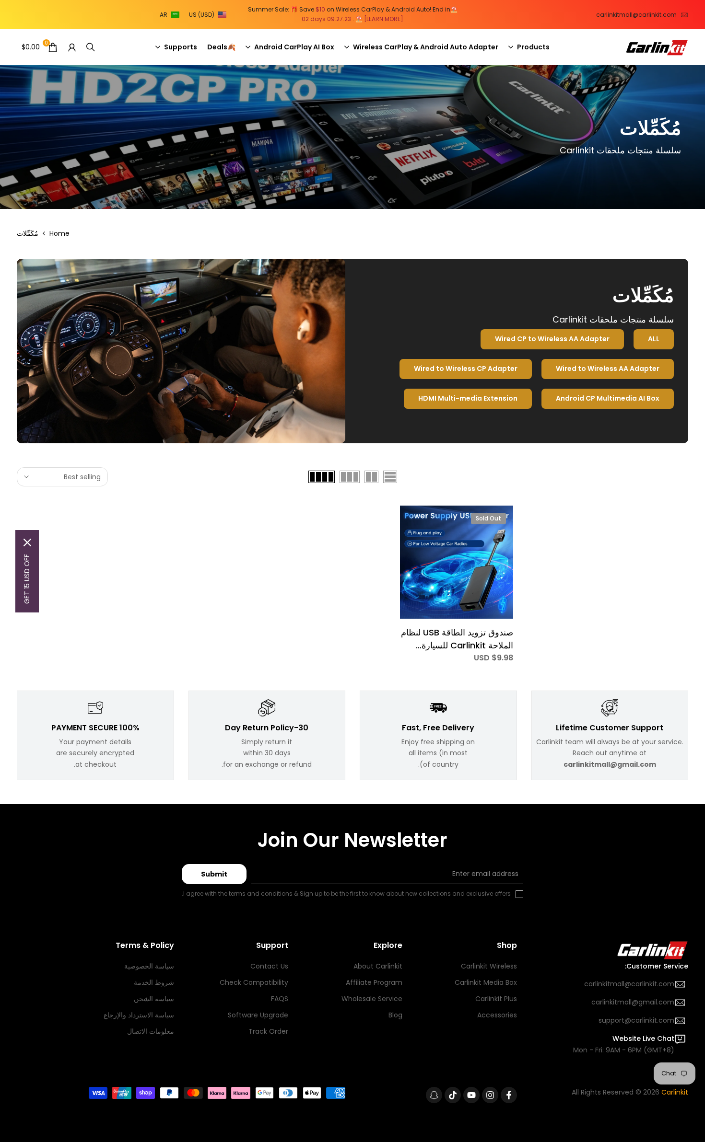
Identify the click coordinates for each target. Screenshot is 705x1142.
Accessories (497, 1015)
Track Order (268, 1031)
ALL (653, 339)
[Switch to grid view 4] (321, 477)
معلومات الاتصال (150, 1031)
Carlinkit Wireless (489, 966)
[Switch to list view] (390, 477)
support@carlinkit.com (636, 1020)
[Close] (27, 542)
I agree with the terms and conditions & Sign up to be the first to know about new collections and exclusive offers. (346, 893)
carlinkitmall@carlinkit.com (636, 15)
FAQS (279, 999)
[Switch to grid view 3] (350, 477)
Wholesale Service (371, 999)
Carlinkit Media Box (486, 982)
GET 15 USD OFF (27, 579)
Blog (395, 1015)
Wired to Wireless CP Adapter (465, 368)
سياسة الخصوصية (149, 966)
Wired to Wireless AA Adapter (607, 368)
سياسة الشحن (154, 999)
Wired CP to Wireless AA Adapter (552, 339)
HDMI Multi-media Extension (467, 398)
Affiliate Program (374, 982)
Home (59, 233)
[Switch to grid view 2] (371, 477)
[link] (352, 137)
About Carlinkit (377, 966)
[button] (195, 15)
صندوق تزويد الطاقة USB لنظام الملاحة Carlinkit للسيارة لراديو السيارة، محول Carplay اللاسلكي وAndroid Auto (457, 639)
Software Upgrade (258, 1015)
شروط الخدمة (154, 982)
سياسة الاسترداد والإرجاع (139, 1015)
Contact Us (269, 966)
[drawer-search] (90, 47)
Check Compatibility (254, 982)
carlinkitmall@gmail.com (632, 1002)
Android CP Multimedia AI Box (607, 398)
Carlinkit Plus (496, 999)
